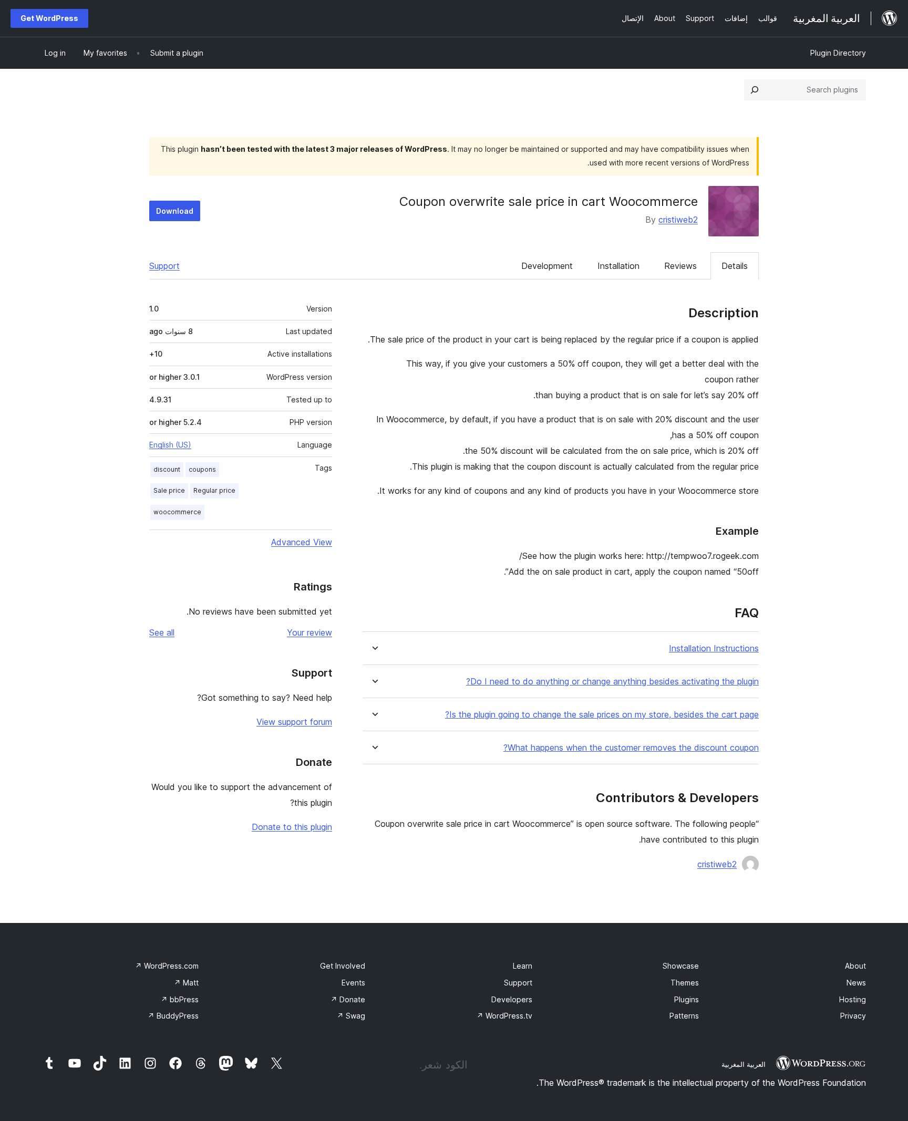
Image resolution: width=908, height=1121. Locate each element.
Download (174, 210)
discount (166, 469)
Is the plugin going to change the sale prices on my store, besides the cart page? (602, 715)
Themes (684, 982)
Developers (511, 999)
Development (547, 266)
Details (734, 266)
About (855, 965)
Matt (186, 982)
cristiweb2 (678, 219)
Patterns (684, 1015)
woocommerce (177, 512)
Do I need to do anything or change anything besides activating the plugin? (612, 682)
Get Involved (342, 965)
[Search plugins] (754, 89)
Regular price (214, 490)
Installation (618, 266)
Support (164, 266)
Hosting (852, 999)
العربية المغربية (743, 1064)
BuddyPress (173, 1015)
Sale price (169, 490)
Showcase (681, 965)
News (856, 982)
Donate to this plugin (292, 827)
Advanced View (301, 542)
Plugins (686, 999)
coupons (202, 469)
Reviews (680, 266)
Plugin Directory (838, 52)
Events (353, 982)
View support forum (294, 722)
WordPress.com (167, 965)
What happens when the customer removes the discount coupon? (631, 748)
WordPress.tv (504, 1015)
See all (161, 632)
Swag (351, 1015)
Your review (309, 632)
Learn (522, 965)
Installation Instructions (714, 648)
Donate (348, 999)
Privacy (853, 1015)
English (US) (170, 444)
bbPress (180, 999)
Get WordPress (49, 18)
